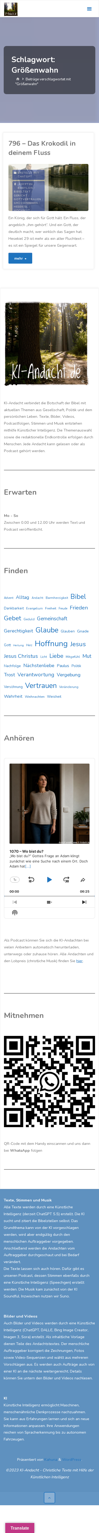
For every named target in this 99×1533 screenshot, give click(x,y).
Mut (86, 656)
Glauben (68, 631)
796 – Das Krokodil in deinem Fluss (42, 148)
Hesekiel (21, 207)
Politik (76, 666)
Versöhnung (13, 687)
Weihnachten (35, 696)
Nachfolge (12, 665)
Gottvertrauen (27, 199)
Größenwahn (26, 203)
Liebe (56, 656)
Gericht (20, 196)
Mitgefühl (73, 656)
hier (79, 960)
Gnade (83, 631)
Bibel (78, 596)
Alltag (22, 597)
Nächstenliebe (38, 665)
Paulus (63, 666)
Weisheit (54, 696)
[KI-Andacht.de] (11, 8)
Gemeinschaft (52, 618)
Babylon (25, 188)
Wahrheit (13, 696)
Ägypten (26, 184)
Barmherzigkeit (57, 598)
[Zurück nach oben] (49, 1497)
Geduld (29, 619)
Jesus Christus (21, 656)
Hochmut (22, 210)
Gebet (12, 618)
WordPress (71, 1459)
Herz (29, 645)
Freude (63, 609)
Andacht (37, 598)
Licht (43, 657)
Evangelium (34, 608)
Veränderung (68, 687)
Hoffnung (51, 643)
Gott (7, 645)
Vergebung (69, 674)
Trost (9, 674)
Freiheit (50, 608)
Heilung (18, 645)
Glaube (46, 630)
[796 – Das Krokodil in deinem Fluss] (68, 187)
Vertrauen (41, 686)
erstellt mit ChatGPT (28, 174)
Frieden (79, 607)
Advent (8, 598)
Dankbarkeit (14, 608)
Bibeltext (22, 192)
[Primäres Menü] (89, 8)
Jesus (78, 644)
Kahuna (50, 1459)
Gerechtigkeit (18, 631)
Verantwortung (35, 674)
